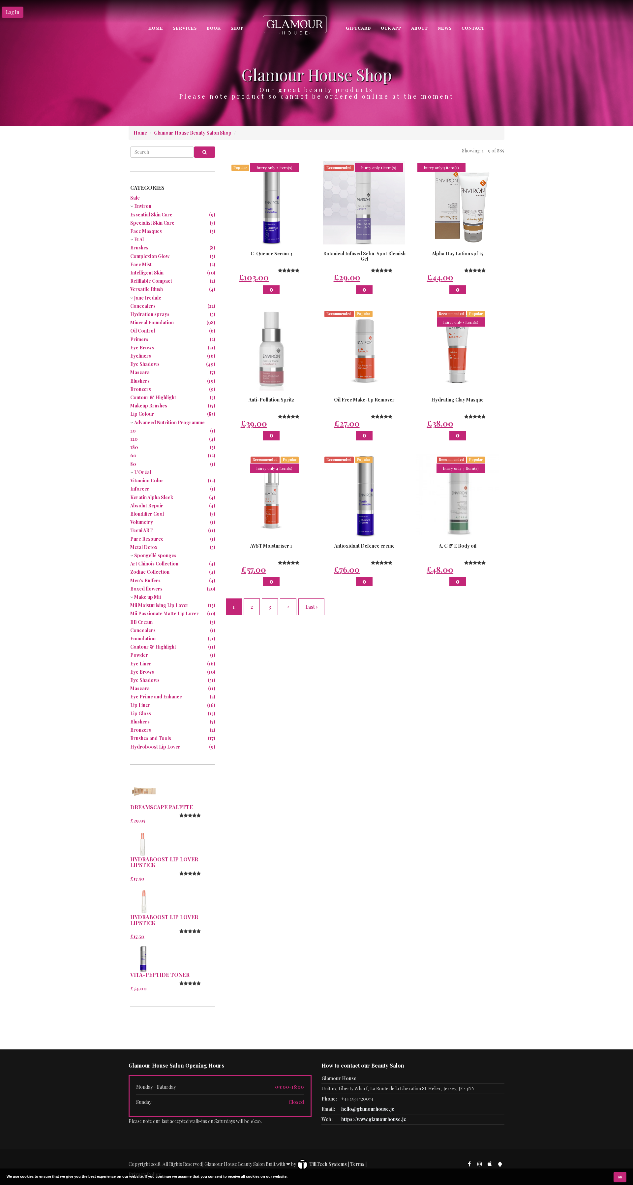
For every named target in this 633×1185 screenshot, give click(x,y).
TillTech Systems (327, 1164)
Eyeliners (140, 356)
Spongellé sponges (155, 555)
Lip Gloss (140, 713)
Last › (311, 607)
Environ (142, 206)
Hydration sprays (149, 314)
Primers (139, 339)
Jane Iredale (147, 298)
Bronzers (140, 389)
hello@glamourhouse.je (367, 1109)
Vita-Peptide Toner (160, 974)
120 (134, 439)
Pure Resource (147, 539)
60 (133, 455)
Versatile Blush (146, 289)
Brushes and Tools (150, 738)
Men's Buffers (145, 580)
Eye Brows (142, 347)
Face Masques (146, 231)
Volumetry (141, 522)
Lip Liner (140, 705)
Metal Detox (144, 547)
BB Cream (141, 622)
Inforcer (139, 489)
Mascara (140, 372)
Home (155, 28)
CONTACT (473, 28)
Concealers (143, 306)
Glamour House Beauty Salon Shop (192, 133)
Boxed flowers (146, 589)
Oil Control (142, 331)
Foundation (143, 638)
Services (185, 28)
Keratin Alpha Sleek (151, 497)
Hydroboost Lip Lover (155, 747)
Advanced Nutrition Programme (169, 422)
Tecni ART (141, 530)
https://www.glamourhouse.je (373, 1119)
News (445, 28)
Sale (135, 198)
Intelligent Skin (147, 273)
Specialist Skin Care (152, 223)
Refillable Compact (151, 281)
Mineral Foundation (152, 322)
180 (134, 447)
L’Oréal (142, 472)
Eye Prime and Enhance (156, 696)
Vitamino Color (147, 480)
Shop (237, 28)
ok (620, 1177)
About (419, 28)
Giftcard (358, 28)
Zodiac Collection (149, 572)
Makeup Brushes (148, 405)
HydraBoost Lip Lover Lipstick (164, 862)
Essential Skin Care (151, 214)
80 (133, 464)
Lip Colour (142, 414)
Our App (391, 28)
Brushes (139, 247)
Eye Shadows (145, 364)
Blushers (140, 381)
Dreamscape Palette (161, 807)
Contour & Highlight (153, 397)
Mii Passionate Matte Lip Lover (164, 613)
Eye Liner (140, 663)
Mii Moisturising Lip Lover (159, 605)
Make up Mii (147, 597)
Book (214, 28)
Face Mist (141, 264)
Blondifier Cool (147, 514)
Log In (12, 12)
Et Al (139, 239)
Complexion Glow (149, 256)
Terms (357, 1164)
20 (133, 431)
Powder (139, 655)
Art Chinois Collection (154, 563)
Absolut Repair (146, 505)
